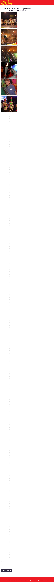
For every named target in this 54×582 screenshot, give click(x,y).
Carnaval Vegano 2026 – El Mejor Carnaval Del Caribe (36, 580)
